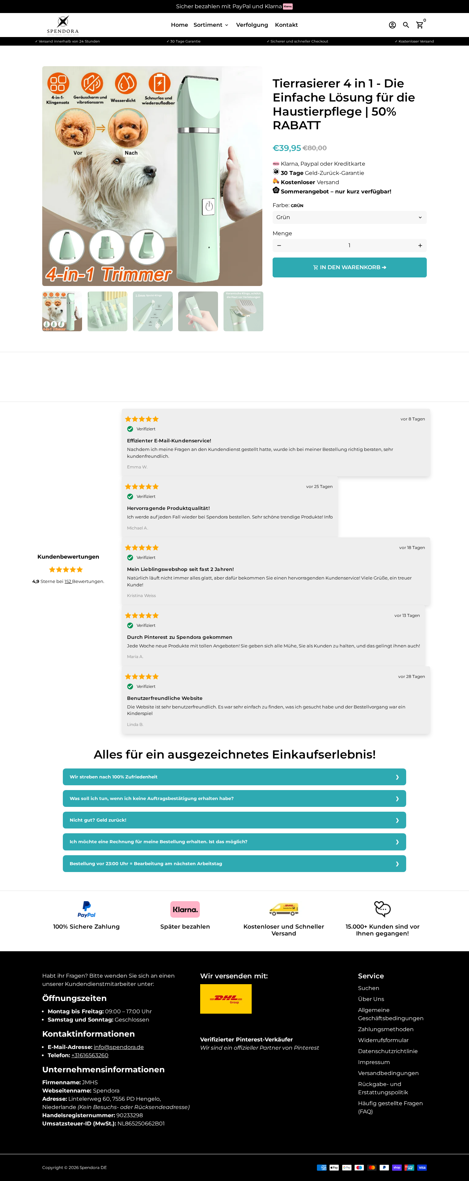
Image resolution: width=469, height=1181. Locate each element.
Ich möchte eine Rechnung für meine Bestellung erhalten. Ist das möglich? (159, 841)
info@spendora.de (119, 1047)
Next (253, 176)
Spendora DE (93, 1167)
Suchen (368, 988)
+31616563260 (89, 1055)
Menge (282, 233)
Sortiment (211, 25)
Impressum (374, 1062)
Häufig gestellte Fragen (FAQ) (390, 1107)
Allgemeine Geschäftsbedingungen (391, 1014)
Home (179, 25)
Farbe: (288, 205)
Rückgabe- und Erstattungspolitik (383, 1088)
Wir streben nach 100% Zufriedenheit (114, 776)
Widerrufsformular (383, 1040)
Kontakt (286, 25)
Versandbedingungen (388, 1073)
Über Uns (371, 999)
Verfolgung (252, 25)
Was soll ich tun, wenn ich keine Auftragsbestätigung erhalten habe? (152, 798)
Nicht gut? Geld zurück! (98, 820)
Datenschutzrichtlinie (388, 1051)
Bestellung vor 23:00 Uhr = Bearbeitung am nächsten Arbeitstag (146, 863)
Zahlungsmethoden (386, 1029)
